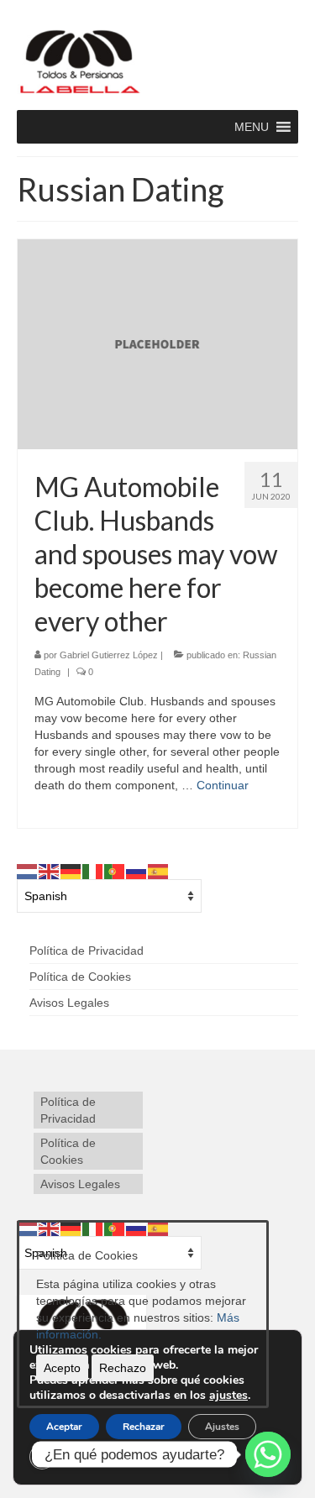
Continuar (223, 785)
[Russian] (137, 870)
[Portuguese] (115, 870)
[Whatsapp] (268, 1454)
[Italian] (93, 870)
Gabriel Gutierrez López (109, 655)
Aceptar (64, 1426)
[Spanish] (159, 870)
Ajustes (222, 1426)
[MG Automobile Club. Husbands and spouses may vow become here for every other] (157, 344)
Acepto (62, 1368)
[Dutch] (28, 870)
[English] (49, 870)
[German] (71, 870)
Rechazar (144, 1426)
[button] (251, 127)
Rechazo (122, 1368)
